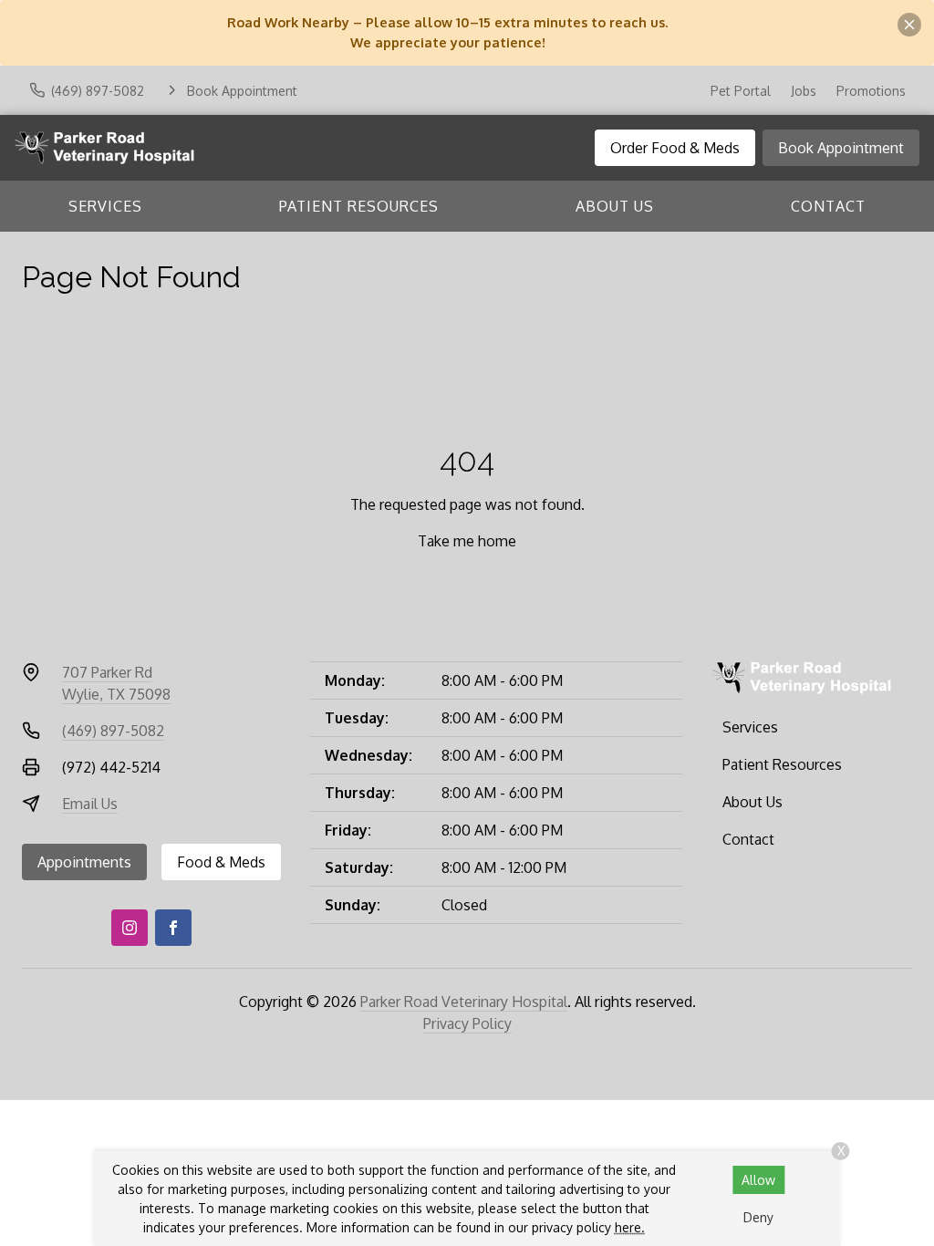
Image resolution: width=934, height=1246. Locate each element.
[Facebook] (173, 927)
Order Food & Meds (675, 148)
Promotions (871, 91)
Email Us (90, 803)
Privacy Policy (467, 1023)
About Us (615, 206)
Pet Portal (741, 91)
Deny (758, 1217)
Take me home (467, 541)
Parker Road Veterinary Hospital (463, 1001)
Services (105, 206)
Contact (828, 206)
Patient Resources (359, 206)
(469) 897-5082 (113, 731)
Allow (758, 1180)
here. (630, 1227)
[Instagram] (129, 927)
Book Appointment (841, 148)
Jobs (803, 91)
